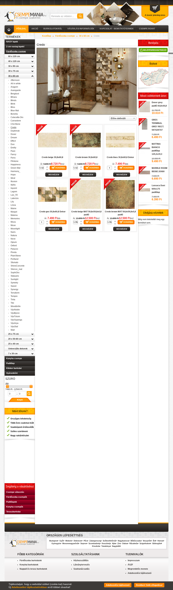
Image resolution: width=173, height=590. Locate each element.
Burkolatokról (52, 29)
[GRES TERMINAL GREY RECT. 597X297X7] (144, 124)
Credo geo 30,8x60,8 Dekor (52, 211)
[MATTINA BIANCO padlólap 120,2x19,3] (144, 148)
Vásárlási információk (80, 29)
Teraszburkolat (13, 512)
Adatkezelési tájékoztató (139, 573)
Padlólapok (11, 502)
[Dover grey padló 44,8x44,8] (144, 106)
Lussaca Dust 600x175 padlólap (158, 188)
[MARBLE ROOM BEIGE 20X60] (144, 172)
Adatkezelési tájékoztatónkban (29, 587)
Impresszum (134, 560)
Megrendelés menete (138, 569)
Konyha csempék (14, 507)
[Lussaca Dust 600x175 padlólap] (144, 189)
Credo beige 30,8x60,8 (52, 157)
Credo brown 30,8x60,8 (86, 157)
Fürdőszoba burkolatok (31, 560)
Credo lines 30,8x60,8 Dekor (120, 157)
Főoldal (21, 29)
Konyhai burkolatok (29, 565)
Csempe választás (15, 492)
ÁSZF (130, 565)
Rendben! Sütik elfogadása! (149, 585)
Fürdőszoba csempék (16, 497)
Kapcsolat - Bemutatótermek (117, 29)
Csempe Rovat (147, 29)
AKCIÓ (34, 29)
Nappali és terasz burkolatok (33, 569)
